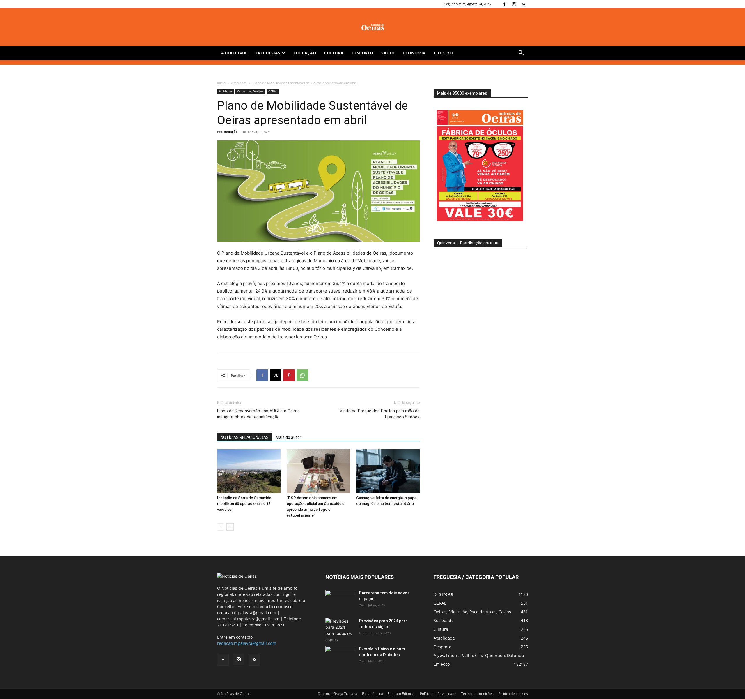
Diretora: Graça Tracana (337, 693)
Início (221, 82)
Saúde (388, 53)
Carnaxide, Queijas (250, 91)
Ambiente (239, 82)
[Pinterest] (289, 375)
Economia (414, 53)
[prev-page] (220, 527)
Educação (304, 53)
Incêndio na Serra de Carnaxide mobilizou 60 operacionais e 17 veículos (244, 504)
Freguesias (268, 53)
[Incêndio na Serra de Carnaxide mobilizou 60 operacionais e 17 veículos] (249, 471)
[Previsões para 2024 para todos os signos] (339, 630)
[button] (521, 53)
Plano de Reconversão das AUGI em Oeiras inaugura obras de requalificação (258, 414)
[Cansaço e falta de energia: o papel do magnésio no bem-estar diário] (388, 471)
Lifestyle (444, 53)
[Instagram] (514, 4)
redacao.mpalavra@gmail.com (246, 643)
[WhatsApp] (302, 375)
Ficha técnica (372, 693)
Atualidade (234, 53)
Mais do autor (288, 437)
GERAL (272, 91)
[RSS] (523, 4)
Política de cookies (513, 693)
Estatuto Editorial (401, 693)
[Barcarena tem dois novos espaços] (339, 600)
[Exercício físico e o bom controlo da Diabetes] (339, 656)
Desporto (362, 53)
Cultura (333, 53)
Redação (231, 131)
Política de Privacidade (438, 693)
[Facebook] (504, 4)
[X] (275, 375)
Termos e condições (477, 693)
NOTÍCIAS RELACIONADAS (245, 437)
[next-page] (230, 527)
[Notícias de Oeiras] (372, 27)
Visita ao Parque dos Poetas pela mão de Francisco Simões (380, 414)
